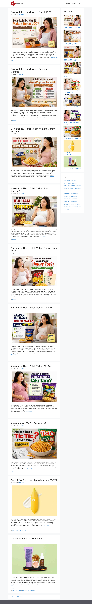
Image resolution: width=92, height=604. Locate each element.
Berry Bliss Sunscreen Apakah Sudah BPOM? (34, 480)
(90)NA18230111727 (74, 190)
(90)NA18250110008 (74, 199)
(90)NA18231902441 (74, 191)
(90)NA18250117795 (74, 201)
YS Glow (65, 209)
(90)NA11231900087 (74, 180)
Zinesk (68, 209)
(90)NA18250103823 (74, 198)
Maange (76, 206)
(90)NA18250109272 (67, 199)
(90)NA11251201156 (67, 183)
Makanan (74, 3)
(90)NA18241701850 (67, 196)
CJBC (64, 206)
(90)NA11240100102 (67, 182)
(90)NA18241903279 (74, 196)
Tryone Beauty (73, 207)
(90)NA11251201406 (73, 183)
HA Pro (73, 206)
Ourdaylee (65, 207)
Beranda (57, 602)
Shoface (68, 207)
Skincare (68, 3)
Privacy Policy (78, 602)
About (61, 602)
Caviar (76, 204)
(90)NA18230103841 (77, 188)
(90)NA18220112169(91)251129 (68, 188)
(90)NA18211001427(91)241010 (76, 185)
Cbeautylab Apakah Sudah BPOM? (29, 538)
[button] (79, 3)
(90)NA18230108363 (67, 190)
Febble (67, 206)
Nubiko (79, 206)
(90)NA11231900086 (67, 180)
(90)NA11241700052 (74, 182)
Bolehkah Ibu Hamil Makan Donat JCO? (31, 12)
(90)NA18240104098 (67, 193)
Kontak (65, 602)
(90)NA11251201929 (67, 185)
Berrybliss (24, 530)
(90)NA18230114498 (67, 191)
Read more (54, 57)
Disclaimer (70, 602)
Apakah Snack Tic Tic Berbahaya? (28, 423)
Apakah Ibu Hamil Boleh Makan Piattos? (31, 307)
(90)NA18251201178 (26, 590)
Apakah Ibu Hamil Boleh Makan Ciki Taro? (32, 366)
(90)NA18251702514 (16, 530)
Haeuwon (70, 206)
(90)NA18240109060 (74, 193)
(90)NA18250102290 (16, 590)
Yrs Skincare (78, 207)
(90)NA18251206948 (67, 204)
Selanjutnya (21, 596)
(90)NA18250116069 (67, 201)
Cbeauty (33, 590)
